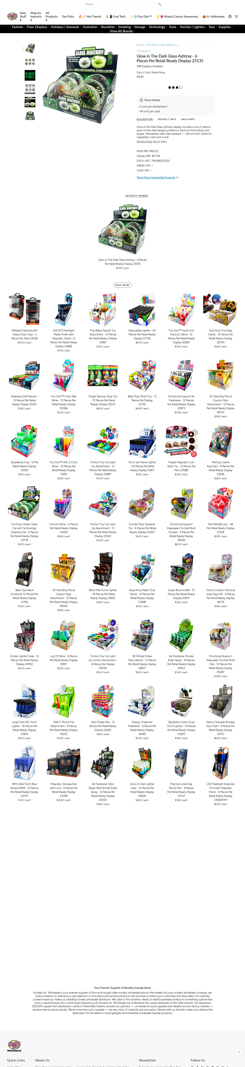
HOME (140, 44)
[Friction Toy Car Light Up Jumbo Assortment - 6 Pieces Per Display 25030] (102, 635)
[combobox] (119, 4)
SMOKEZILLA (144, 50)
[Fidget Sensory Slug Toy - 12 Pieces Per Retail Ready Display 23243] (102, 375)
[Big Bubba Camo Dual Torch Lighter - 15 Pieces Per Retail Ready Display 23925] (181, 701)
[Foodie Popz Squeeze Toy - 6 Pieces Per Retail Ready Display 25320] (142, 503)
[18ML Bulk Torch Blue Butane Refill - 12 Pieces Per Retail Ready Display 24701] (24, 763)
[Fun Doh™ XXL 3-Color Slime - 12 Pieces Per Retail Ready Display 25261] (63, 441)
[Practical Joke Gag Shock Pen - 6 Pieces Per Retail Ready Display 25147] (181, 763)
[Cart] (236, 16)
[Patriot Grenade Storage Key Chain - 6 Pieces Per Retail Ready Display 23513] (220, 701)
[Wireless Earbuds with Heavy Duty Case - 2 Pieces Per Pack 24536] (24, 309)
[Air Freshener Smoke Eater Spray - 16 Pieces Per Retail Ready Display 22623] (181, 635)
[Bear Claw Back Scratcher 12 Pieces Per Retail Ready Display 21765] (24, 569)
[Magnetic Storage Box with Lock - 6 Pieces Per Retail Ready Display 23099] (63, 763)
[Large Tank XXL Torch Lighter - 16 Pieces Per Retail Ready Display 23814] (24, 701)
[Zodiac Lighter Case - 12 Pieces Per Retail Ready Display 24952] (24, 635)
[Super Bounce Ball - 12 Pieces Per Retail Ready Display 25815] (181, 569)
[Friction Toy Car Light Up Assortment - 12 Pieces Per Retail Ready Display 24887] (102, 441)
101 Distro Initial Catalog (160, 44)
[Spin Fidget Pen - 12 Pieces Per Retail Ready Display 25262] (102, 701)
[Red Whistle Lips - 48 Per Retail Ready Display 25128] (220, 503)
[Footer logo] (14, 1046)
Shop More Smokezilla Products (156, 177)
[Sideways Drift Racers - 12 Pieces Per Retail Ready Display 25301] (24, 375)
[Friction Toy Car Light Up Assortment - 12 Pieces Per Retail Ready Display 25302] (102, 503)
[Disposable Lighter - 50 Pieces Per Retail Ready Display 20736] (142, 309)
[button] (23, 16)
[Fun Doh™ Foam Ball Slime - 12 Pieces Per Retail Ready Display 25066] (63, 375)
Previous (38, 85)
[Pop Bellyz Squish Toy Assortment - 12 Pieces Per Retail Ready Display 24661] (102, 309)
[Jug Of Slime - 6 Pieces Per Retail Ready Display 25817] (63, 635)
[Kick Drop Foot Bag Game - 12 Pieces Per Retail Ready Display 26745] (220, 309)
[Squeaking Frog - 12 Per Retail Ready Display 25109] (24, 441)
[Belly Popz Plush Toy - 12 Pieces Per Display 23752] (142, 375)
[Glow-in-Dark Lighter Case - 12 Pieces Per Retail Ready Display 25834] (142, 763)
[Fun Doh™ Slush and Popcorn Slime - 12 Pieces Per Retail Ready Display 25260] (181, 309)
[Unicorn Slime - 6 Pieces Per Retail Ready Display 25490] (63, 503)
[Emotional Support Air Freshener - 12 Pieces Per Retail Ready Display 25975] (181, 375)
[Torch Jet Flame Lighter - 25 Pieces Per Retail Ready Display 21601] (142, 441)
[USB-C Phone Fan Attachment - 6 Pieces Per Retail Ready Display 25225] (63, 701)
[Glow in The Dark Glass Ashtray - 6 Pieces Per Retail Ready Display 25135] (122, 229)
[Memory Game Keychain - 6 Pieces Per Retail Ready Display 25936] (220, 441)
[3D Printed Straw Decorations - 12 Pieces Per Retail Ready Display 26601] (142, 635)
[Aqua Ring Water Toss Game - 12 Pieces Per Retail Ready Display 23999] (142, 569)
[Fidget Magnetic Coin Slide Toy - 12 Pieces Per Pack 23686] (181, 441)
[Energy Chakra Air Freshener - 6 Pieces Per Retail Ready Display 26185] (142, 701)
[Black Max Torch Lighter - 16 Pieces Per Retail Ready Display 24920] (102, 569)
